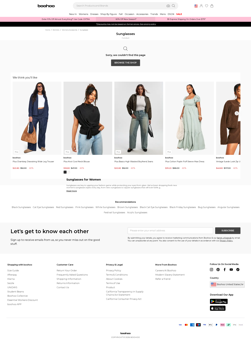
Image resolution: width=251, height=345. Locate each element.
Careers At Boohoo (165, 270)
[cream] (68, 172)
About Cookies (114, 279)
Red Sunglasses (64, 207)
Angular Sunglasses (228, 207)
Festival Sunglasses (114, 212)
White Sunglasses (105, 207)
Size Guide (13, 270)
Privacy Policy (113, 270)
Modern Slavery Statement (170, 275)
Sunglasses (84, 30)
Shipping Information (69, 279)
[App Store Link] (219, 305)
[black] (65, 172)
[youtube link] (231, 269)
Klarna (11, 279)
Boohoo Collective (17, 296)
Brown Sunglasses (127, 207)
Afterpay (12, 275)
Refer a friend (162, 279)
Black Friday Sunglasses (183, 207)
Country (214, 278)
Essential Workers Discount (22, 300)
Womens (56, 30)
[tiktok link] (237, 269)
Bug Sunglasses (206, 207)
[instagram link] (211, 269)
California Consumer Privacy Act (124, 299)
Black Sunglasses (21, 207)
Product (110, 287)
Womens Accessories (69, 30)
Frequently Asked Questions (72, 275)
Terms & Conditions (117, 275)
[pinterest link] (218, 269)
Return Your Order (67, 270)
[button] (196, 6)
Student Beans (15, 291)
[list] (126, 129)
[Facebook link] (224, 269)
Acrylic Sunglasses (137, 212)
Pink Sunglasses (84, 207)
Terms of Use (113, 283)
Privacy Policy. (226, 240)
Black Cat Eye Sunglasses (153, 207)
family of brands (224, 238)
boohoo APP (14, 304)
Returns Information (68, 283)
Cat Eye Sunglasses (43, 207)
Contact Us (63, 287)
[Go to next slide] (237, 113)
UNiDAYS (12, 287)
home (47, 30)
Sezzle (10, 283)
